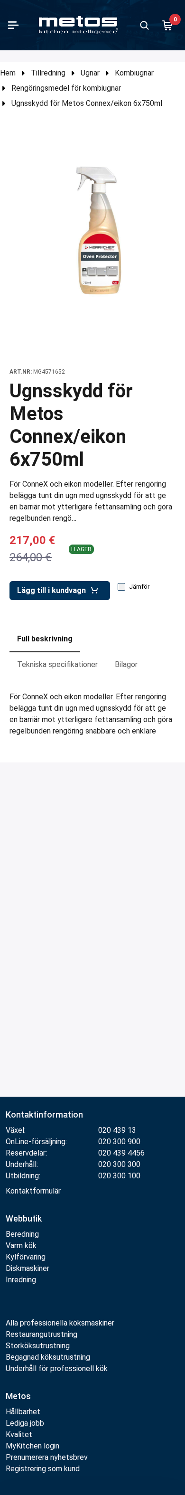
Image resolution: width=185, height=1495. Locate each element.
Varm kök (21, 1245)
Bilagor (126, 664)
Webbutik (24, 1218)
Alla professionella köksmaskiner (60, 1322)
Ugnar (90, 72)
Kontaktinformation (44, 1114)
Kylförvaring (26, 1256)
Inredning (21, 1279)
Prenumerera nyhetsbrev (47, 1457)
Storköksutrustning (38, 1345)
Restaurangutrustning (41, 1334)
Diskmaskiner (27, 1268)
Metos (18, 1396)
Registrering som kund (43, 1468)
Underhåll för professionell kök (57, 1368)
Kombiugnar (134, 72)
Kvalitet (19, 1434)
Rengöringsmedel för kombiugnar (66, 88)
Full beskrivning (45, 638)
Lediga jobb (25, 1423)
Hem (8, 72)
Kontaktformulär (33, 1190)
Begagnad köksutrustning (48, 1357)
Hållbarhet (23, 1411)
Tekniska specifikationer (57, 664)
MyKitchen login (32, 1445)
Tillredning (48, 72)
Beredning (22, 1234)
